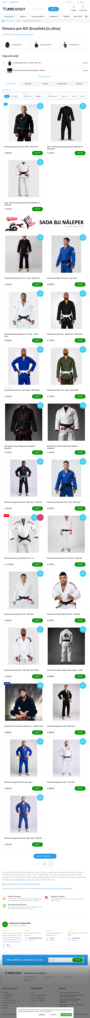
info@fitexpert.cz (31, 977)
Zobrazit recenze (22, 925)
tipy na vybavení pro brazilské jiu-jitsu (22, 34)
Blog (5, 1008)
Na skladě (14, 96)
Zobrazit (37, 153)
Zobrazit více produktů (44, 76)
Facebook (70, 977)
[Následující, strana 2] (45, 863)
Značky (73, 96)
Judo (34, 1003)
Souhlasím (67, 1014)
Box (34, 992)
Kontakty (6, 998)
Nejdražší (45, 83)
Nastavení (42, 1015)
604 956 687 (50, 977)
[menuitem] (10, 16)
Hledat (53, 9)
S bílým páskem (53, 96)
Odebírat (78, 960)
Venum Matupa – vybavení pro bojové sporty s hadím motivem (72, 1005)
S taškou (65, 96)
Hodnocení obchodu (9, 1003)
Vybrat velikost (26, 96)
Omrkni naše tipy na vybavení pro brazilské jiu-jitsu (57, 888)
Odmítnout (54, 1014)
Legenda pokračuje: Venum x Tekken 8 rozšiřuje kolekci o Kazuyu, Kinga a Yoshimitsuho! (69, 1000)
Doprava (4, 2)
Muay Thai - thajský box (39, 1000)
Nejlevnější (28, 83)
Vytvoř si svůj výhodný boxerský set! (69, 993)
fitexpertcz (30, 980)
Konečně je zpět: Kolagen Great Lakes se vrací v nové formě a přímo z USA (71, 996)
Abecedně (79, 83)
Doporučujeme (11, 83)
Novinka (39, 96)
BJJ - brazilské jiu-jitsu (39, 997)
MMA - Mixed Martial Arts (40, 995)
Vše (7, 96)
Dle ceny (82, 96)
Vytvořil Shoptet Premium (81, 1014)
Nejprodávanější (62, 83)
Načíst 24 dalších (43, 856)
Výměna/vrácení (14, 2)
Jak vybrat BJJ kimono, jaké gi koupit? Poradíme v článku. (22, 884)
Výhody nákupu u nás (10, 1000)
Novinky (6, 1005)
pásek (55, 875)
